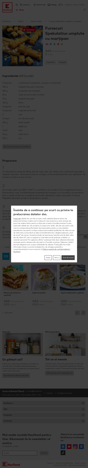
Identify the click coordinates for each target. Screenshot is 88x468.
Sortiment (8, 421)
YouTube (69, 446)
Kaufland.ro (6, 21)
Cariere (75, 5)
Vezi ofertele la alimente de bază (16, 375)
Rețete (20, 21)
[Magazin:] (16, 4)
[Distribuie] (47, 44)
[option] (15, 286)
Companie (8, 415)
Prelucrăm (17, 219)
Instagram (75, 446)
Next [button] (83, 312)
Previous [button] (77, 312)
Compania (68, 5)
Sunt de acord (68, 258)
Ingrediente (50, 62)
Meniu (21, 10)
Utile (5, 409)
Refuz (56, 258)
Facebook (63, 446)
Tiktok (63, 452)
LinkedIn (81, 446)
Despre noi (50, 463)
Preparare (62, 62)
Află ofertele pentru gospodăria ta (59, 373)
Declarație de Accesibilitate (77, 465)
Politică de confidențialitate (64, 463)
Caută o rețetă (36, 21)
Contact (81, 5)
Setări (48, 258)
